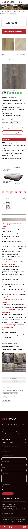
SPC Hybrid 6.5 (7, 397)
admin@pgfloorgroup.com (10, 504)
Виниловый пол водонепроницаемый (13, 390)
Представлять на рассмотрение (10, 494)
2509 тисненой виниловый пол (8, 55)
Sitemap (20, 521)
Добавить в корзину (11, 133)
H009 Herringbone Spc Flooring (21, 55)
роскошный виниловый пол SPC (11, 387)
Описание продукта (7, 139)
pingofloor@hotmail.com (8, 506)
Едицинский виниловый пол (10, 394)
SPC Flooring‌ (6, 400)
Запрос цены (11, 129)
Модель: (4, 119)
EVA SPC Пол (18, 397)
